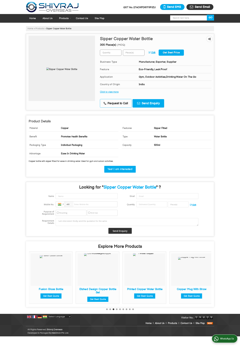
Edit (153, 52)
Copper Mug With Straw (191, 289)
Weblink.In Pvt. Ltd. (60, 333)
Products (64, 18)
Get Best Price (171, 52)
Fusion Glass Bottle (51, 289)
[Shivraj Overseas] (52, 7)
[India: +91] (60, 204)
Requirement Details (48, 222)
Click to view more (109, 92)
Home (32, 18)
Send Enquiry (150, 103)
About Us (47, 18)
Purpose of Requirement (48, 213)
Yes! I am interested (120, 169)
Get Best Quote (51, 296)
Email (132, 196)
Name (51, 196)
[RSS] (210, 323)
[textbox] (189, 18)
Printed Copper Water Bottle (145, 289)
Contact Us (82, 18)
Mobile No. (49, 204)
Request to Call (117, 103)
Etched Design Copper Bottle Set (97, 291)
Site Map (99, 18)
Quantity (131, 204)
